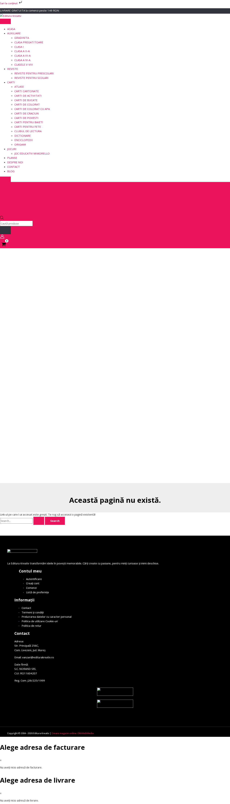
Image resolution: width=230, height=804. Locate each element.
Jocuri (11, 149)
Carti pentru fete (27, 126)
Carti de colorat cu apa (32, 109)
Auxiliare (14, 33)
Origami (20, 144)
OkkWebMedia (85, 733)
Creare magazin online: (64, 733)
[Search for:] (22, 521)
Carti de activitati (28, 95)
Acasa (11, 29)
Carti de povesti (26, 118)
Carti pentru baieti (28, 122)
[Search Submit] (38, 521)
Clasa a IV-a (22, 60)
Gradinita (21, 38)
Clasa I (19, 46)
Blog (11, 171)
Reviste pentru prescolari (34, 73)
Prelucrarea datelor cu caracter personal (47, 616)
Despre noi (15, 162)
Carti (11, 82)
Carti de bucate (26, 100)
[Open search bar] (2, 218)
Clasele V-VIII (23, 64)
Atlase (19, 86)
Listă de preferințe (37, 592)
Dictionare (22, 135)
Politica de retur (31, 625)
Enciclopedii (23, 140)
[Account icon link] (2, 237)
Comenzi (31, 588)
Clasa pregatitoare (28, 42)
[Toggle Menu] (5, 21)
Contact (13, 166)
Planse (12, 158)
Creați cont (32, 583)
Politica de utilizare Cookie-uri (40, 621)
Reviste (12, 69)
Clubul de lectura (28, 131)
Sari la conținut (9, 3)
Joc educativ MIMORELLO (32, 153)
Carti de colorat (27, 104)
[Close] (5, 179)
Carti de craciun (26, 113)
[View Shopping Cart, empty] (3, 244)
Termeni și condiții (33, 612)
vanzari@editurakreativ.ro (38, 657)
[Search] (5, 230)
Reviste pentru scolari (31, 78)
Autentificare (34, 579)
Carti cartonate (26, 91)
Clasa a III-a (22, 55)
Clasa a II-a (22, 51)
